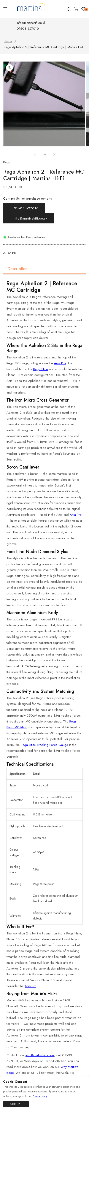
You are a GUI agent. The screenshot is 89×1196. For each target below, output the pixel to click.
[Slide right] (54, 154)
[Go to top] (83, 1179)
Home (8, 41)
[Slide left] (35, 154)
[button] (5, 9)
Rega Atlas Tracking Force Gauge (44, 744)
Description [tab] (17, 269)
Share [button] (12, 253)
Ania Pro (60, 363)
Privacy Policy (39, 1096)
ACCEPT (16, 1104)
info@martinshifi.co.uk (31, 22)
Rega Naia (40, 369)
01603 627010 (28, 28)
